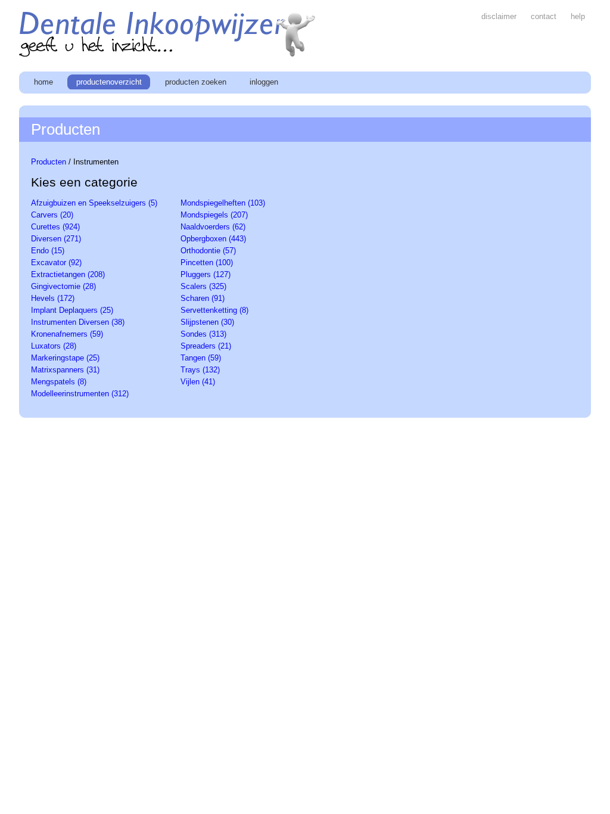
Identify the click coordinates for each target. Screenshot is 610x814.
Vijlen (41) (197, 381)
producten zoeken (197, 81)
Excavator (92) (56, 262)
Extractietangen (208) (68, 274)
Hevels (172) (52, 298)
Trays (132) (200, 369)
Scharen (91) (202, 298)
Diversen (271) (56, 238)
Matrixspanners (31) (65, 369)
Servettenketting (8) (214, 310)
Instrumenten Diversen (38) (78, 322)
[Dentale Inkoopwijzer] (168, 53)
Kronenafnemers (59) (67, 334)
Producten (48, 161)
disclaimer (500, 16)
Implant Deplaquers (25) (72, 310)
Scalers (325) (203, 286)
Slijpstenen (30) (207, 322)
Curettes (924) (55, 226)
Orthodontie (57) (208, 250)
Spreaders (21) (205, 345)
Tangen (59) (200, 357)
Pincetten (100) (206, 262)
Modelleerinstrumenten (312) (80, 393)
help (578, 16)
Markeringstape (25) (65, 357)
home (44, 81)
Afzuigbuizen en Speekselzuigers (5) (94, 202)
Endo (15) (47, 250)
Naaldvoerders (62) (212, 226)
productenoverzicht (110, 81)
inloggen (264, 81)
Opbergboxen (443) (213, 238)
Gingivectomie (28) (63, 286)
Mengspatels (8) (58, 381)
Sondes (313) (203, 334)
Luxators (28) (53, 345)
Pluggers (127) (205, 274)
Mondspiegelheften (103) (222, 202)
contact (545, 16)
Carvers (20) (52, 214)
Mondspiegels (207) (214, 214)
